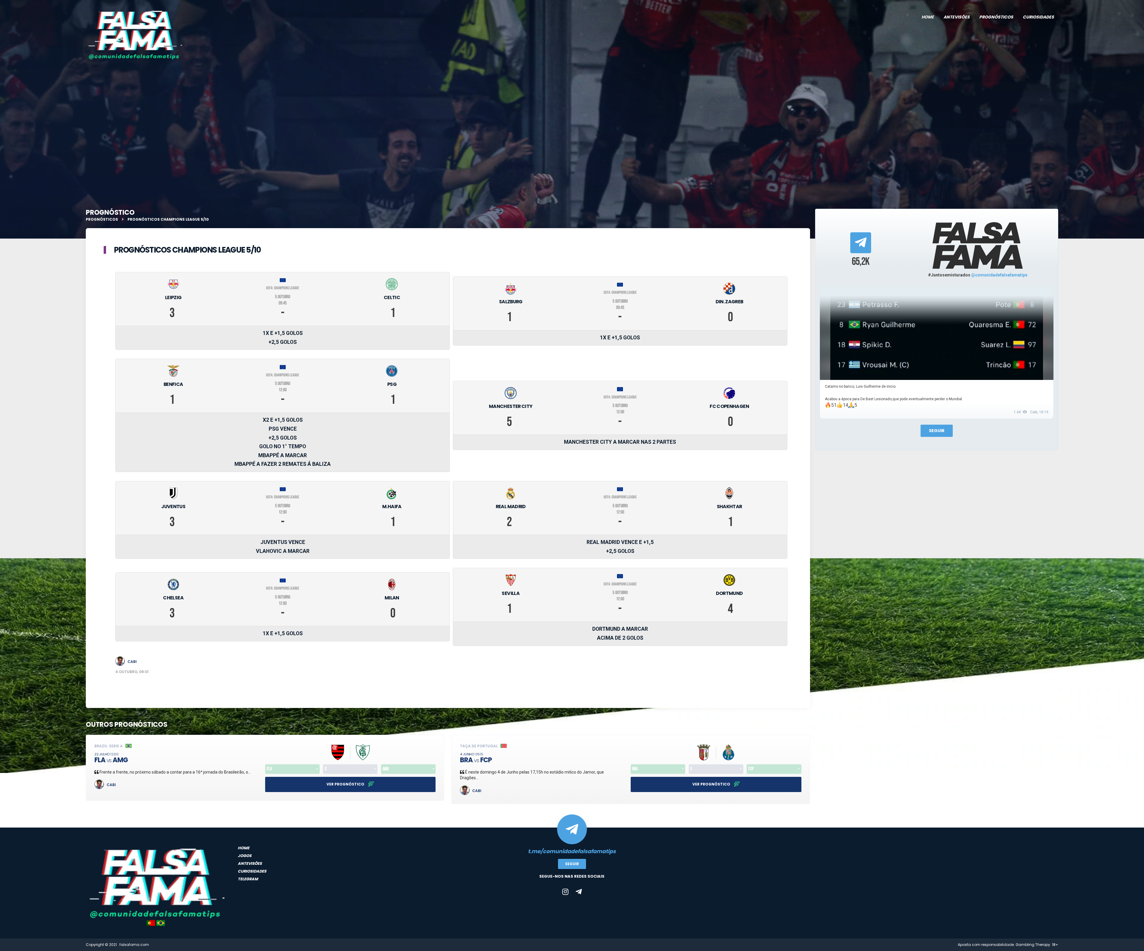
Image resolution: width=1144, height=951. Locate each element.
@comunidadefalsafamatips (999, 275)
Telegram (248, 879)
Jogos (244, 856)
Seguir (936, 431)
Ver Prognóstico (346, 784)
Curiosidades (1038, 17)
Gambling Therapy (1033, 944)
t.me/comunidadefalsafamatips (572, 851)
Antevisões (957, 17)
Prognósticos (996, 17)
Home (927, 17)
